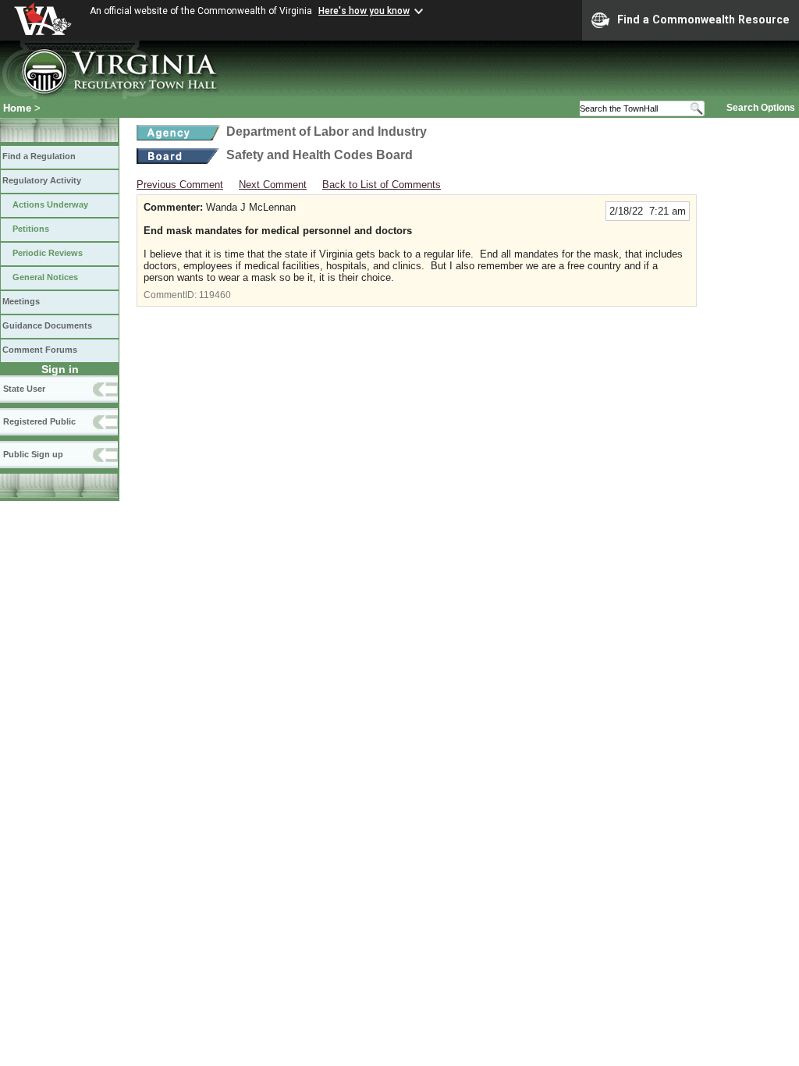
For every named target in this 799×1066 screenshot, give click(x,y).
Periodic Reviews (47, 253)
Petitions (30, 228)
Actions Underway (50, 204)
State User (24, 388)
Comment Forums (39, 349)
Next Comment (273, 184)
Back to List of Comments (381, 184)
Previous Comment (180, 184)
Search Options (760, 107)
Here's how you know (364, 10)
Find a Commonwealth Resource (703, 19)
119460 (215, 295)
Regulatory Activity (41, 180)
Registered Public (39, 421)
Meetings (21, 301)
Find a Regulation (39, 156)
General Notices (45, 277)
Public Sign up (33, 454)
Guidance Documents (47, 325)
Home (17, 108)
